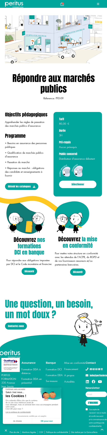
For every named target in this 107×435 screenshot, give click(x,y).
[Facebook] (93, 381)
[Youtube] (100, 381)
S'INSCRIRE (93, 403)
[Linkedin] (87, 381)
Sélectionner (77, 184)
